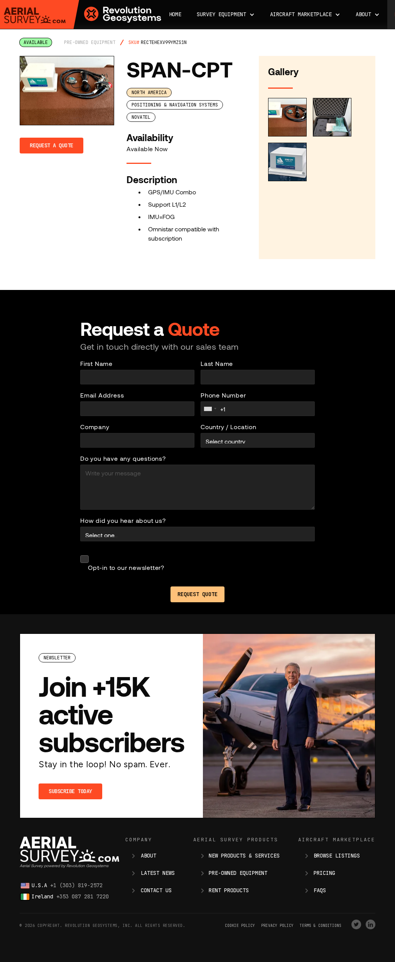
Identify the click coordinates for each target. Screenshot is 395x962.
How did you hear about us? (123, 520)
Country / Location (228, 426)
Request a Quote (51, 145)
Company (95, 426)
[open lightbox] (67, 90)
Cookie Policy (240, 925)
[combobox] (210, 409)
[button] (225, 14)
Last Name (217, 363)
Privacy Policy (277, 925)
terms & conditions (320, 925)
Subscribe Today (70, 791)
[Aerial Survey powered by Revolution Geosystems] (35, 15)
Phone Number (223, 395)
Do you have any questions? (123, 458)
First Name (96, 363)
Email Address (102, 395)
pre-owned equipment (89, 42)
